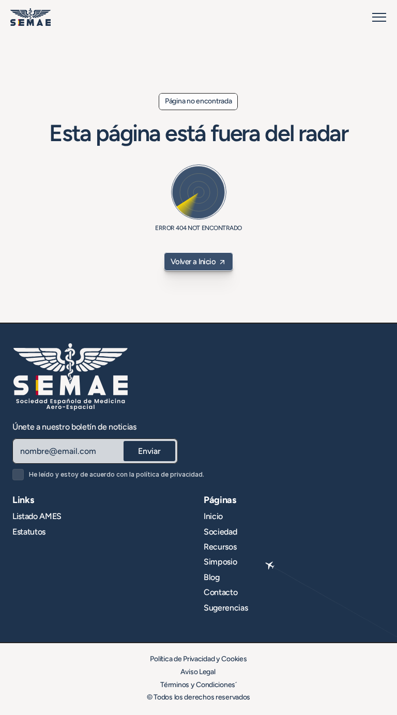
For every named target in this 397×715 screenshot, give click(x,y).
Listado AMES (37, 516)
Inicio (213, 516)
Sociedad (220, 532)
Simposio (220, 562)
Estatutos (28, 532)
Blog (212, 577)
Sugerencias (226, 608)
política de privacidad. (170, 474)
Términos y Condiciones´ (198, 684)
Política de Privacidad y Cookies (198, 659)
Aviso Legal (198, 671)
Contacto (220, 592)
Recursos (220, 547)
